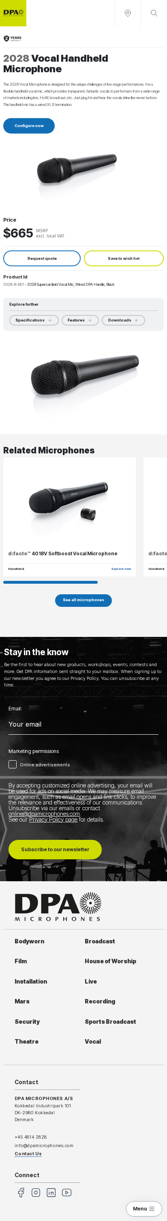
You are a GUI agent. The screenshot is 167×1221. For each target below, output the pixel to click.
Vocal (93, 1041)
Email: (15, 709)
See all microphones (83, 600)
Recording (100, 1001)
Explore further (24, 304)
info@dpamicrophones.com (44, 1145)
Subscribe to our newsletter (55, 849)
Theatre (27, 1041)
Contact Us (28, 1153)
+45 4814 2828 (31, 1137)
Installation (31, 981)
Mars (22, 1001)
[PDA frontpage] (13, 13)
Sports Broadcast (110, 1021)
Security (27, 1021)
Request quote (42, 258)
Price (9, 220)
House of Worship (110, 961)
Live (91, 981)
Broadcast (100, 941)
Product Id (15, 277)
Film (21, 961)
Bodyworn (29, 941)
